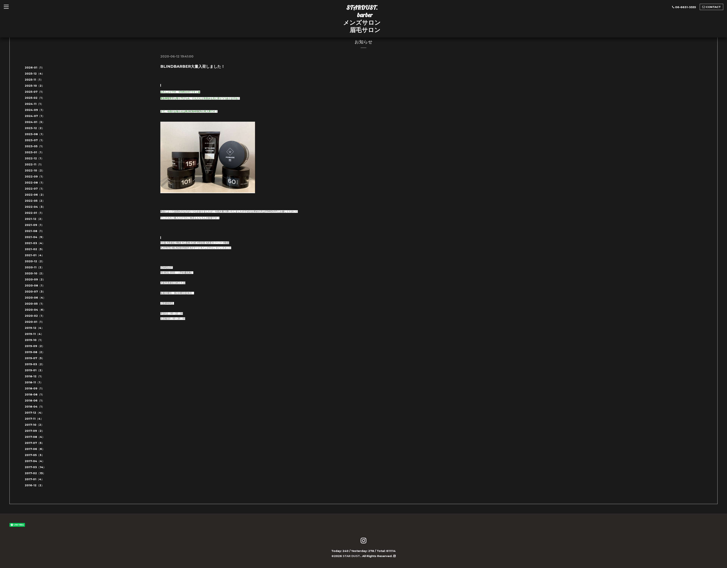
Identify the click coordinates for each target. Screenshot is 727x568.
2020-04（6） (35, 309)
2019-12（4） (34, 328)
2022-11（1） (34, 164)
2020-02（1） (35, 315)
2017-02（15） (35, 473)
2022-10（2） (35, 170)
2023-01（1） (34, 152)
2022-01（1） (34, 213)
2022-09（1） (35, 176)
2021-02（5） (34, 249)
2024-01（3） (35, 122)
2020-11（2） (34, 267)
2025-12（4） (34, 73)
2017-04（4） (35, 461)
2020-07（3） (35, 291)
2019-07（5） (34, 358)
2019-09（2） (35, 346)
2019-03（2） (35, 364)
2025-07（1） (34, 91)
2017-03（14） (35, 467)
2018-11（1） (34, 382)
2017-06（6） (35, 449)
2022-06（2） (35, 194)
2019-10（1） (34, 340)
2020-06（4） (35, 297)
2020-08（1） (35, 285)
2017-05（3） (34, 455)
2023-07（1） (35, 140)
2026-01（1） (34, 67)
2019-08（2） (35, 352)
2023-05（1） (34, 146)
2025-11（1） (34, 79)
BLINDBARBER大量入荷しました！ (192, 66)
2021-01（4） (34, 255)
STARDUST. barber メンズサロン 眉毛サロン (362, 18)
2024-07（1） (35, 116)
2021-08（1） (34, 231)
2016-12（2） (34, 485)
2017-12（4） (34, 412)
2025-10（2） (34, 85)
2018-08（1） (34, 394)
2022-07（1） (35, 188)
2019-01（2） (34, 370)
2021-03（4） (35, 243)
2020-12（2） (35, 261)
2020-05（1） (35, 303)
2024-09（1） (35, 110)
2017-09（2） (34, 431)
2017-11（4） (34, 418)
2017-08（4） (35, 437)
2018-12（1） (34, 376)
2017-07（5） (34, 443)
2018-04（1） (34, 406)
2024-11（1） (34, 104)
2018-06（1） (34, 400)
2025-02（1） (34, 98)
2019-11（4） (34, 334)
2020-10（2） (35, 273)
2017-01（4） (34, 479)
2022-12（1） (34, 158)
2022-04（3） (35, 207)
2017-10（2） (34, 424)
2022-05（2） (35, 200)
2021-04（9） (35, 237)
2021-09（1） (34, 225)
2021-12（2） (34, 219)
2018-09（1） (34, 388)
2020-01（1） (34, 322)
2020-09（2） (35, 279)
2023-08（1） (35, 134)
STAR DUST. (352, 556)
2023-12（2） (34, 128)
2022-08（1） (35, 182)
